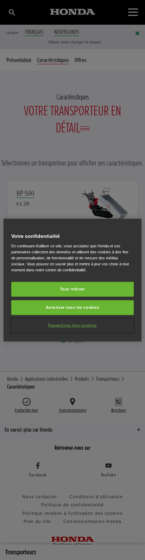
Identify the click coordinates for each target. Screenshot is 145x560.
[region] (72, 280)
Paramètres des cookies (72, 325)
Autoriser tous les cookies (73, 307)
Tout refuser (72, 289)
